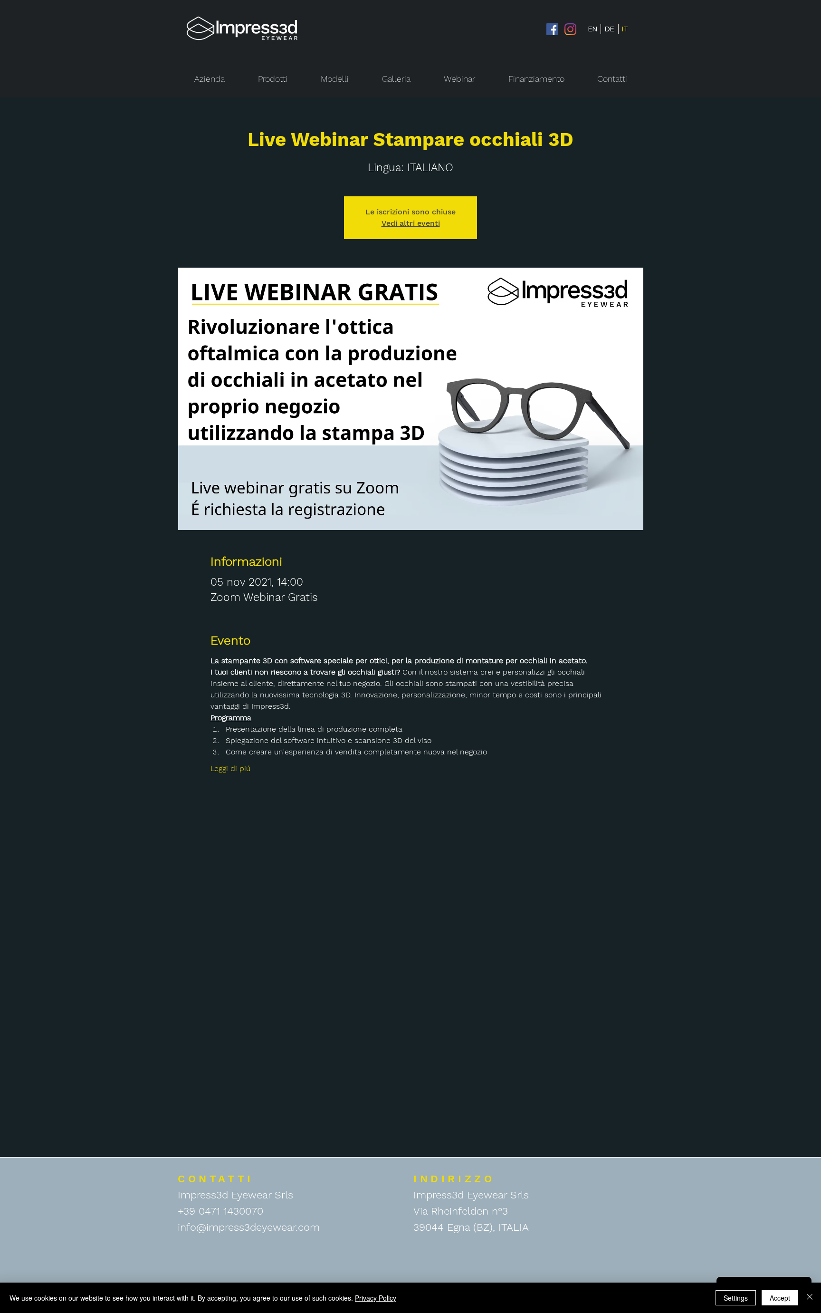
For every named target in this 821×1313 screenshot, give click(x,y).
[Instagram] (570, 29)
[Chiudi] (809, 1297)
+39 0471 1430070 (220, 1211)
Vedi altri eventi (411, 223)
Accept (780, 1298)
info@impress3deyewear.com (249, 1227)
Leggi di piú (230, 768)
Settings (736, 1298)
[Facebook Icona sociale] (552, 29)
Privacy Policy (375, 1298)
